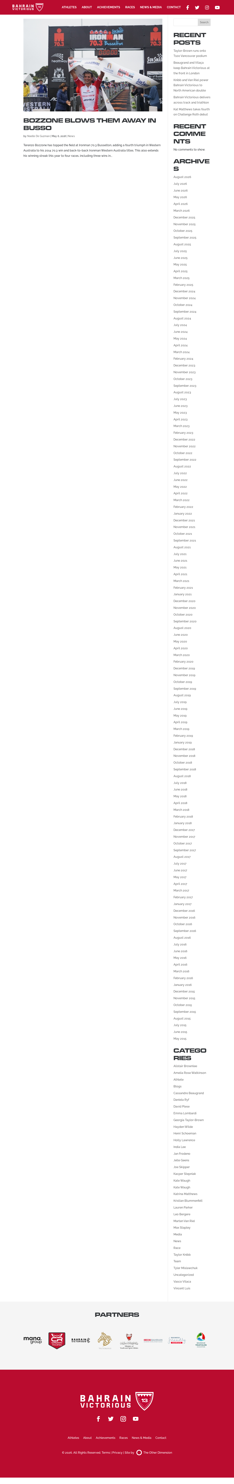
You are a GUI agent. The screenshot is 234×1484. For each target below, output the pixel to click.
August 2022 (182, 466)
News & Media (151, 7)
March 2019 (181, 729)
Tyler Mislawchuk (185, 1268)
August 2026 (182, 177)
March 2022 (181, 500)
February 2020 (183, 661)
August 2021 (182, 547)
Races (130, 7)
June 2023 (180, 406)
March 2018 (181, 810)
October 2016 (182, 924)
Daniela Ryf (181, 1099)
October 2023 (182, 379)
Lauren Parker (183, 1207)
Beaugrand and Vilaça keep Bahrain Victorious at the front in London (191, 68)
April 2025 (180, 271)
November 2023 (184, 372)
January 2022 (182, 513)
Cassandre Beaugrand (188, 1093)
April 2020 (180, 648)
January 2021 (182, 594)
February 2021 (183, 587)
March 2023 (181, 426)
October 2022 (182, 453)
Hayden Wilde (183, 1127)
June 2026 (180, 190)
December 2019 (184, 668)
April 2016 (180, 964)
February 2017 (183, 897)
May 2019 (179, 715)
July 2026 (180, 184)
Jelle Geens (181, 1160)
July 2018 (180, 783)
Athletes (69, 7)
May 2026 (180, 197)
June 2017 (180, 870)
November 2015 (184, 998)
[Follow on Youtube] (135, 1418)
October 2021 (182, 533)
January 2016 (182, 985)
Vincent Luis (181, 1288)
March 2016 (181, 971)
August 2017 (182, 857)
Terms (106, 1452)
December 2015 (184, 991)
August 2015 (182, 1018)
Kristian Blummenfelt (188, 1200)
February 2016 (183, 978)
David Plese (181, 1106)
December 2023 (184, 365)
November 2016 (184, 917)
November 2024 (184, 298)
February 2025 (183, 284)
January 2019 (182, 742)
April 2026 (180, 204)
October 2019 (182, 682)
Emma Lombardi (185, 1113)
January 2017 (182, 904)
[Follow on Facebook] (98, 1418)
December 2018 (184, 749)
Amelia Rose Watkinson (189, 1073)
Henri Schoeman (184, 1133)
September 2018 (184, 769)
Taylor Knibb (182, 1254)
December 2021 (184, 520)
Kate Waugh (181, 1180)
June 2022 (180, 480)
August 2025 (182, 244)
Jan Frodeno (181, 1153)
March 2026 (181, 210)
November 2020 (184, 608)
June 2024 (180, 331)
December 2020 (184, 601)
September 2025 (184, 237)
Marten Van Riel (184, 1221)
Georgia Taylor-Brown (188, 1120)
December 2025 (184, 217)
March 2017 (181, 890)
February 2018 (183, 816)
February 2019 (183, 735)
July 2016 (180, 944)
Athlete (178, 1079)
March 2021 (181, 581)
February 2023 (183, 432)
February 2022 (183, 507)
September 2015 (184, 1011)
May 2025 (180, 264)
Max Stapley (181, 1227)
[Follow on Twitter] (110, 1418)
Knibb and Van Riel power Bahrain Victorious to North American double (190, 85)
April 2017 (180, 884)
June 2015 (180, 1032)
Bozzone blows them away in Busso (89, 124)
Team (177, 1261)
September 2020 (185, 621)
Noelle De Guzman (38, 136)
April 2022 (180, 493)
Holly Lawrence (184, 1140)
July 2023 (180, 399)
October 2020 (183, 614)
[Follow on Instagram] (123, 1418)
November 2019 (184, 675)
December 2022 (184, 439)
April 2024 (180, 345)
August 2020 (182, 628)
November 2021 (184, 527)
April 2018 (180, 803)
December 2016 (184, 910)
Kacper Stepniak (184, 1174)
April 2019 (180, 722)
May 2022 (180, 486)
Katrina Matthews (185, 1194)
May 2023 (180, 412)
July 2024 (180, 325)
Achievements (108, 7)
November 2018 (184, 756)
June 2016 (180, 951)
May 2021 (179, 567)
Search (204, 22)
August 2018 (182, 776)
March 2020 (181, 655)
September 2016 (184, 931)
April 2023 (180, 419)
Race (176, 1248)
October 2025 (182, 231)
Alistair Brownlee (185, 1066)
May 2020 (180, 641)
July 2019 (179, 702)
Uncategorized (183, 1275)
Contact (174, 7)
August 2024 (182, 318)
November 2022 (184, 446)
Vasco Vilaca (182, 1281)
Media (177, 1234)
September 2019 (184, 688)
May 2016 (180, 958)
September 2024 (184, 311)
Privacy (117, 1452)
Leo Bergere (181, 1214)
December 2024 (184, 291)
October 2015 (182, 1005)
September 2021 (184, 540)
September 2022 (184, 459)
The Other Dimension (157, 1452)
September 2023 (184, 385)
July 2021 (179, 554)
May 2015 (179, 1038)
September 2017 (184, 850)
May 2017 (179, 877)
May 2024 (180, 338)
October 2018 (182, 762)
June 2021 (180, 560)
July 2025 (180, 251)
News (71, 136)
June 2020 (180, 634)
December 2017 (184, 830)
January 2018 (182, 823)
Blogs (177, 1086)
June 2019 (180, 709)
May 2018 (180, 796)
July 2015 (179, 1025)
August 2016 (182, 937)
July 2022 (180, 473)
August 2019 (182, 695)
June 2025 (180, 258)
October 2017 (182, 843)
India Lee (179, 1147)
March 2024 (181, 352)
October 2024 (182, 305)
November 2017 (184, 836)
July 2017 (179, 863)
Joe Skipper (181, 1167)
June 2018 (180, 789)
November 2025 (184, 224)
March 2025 (181, 278)
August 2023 (182, 392)
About (87, 7)
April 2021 (180, 574)
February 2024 (183, 358)
